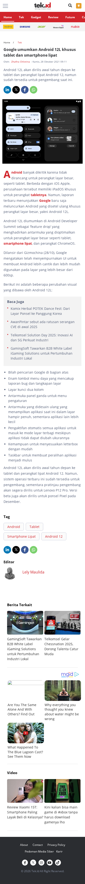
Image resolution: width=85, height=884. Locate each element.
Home (8, 17)
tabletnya (38, 195)
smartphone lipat (18, 243)
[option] (25, 636)
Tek (21, 17)
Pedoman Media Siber (39, 851)
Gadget (36, 17)
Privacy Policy (56, 845)
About (24, 845)
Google (45, 200)
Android (17, 172)
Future (70, 17)
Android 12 (54, 536)
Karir (59, 851)
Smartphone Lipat (21, 536)
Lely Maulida (33, 572)
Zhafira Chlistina (21, 61)
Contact (38, 845)
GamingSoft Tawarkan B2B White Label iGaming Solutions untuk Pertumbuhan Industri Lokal (41, 353)
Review (53, 17)
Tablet (34, 526)
